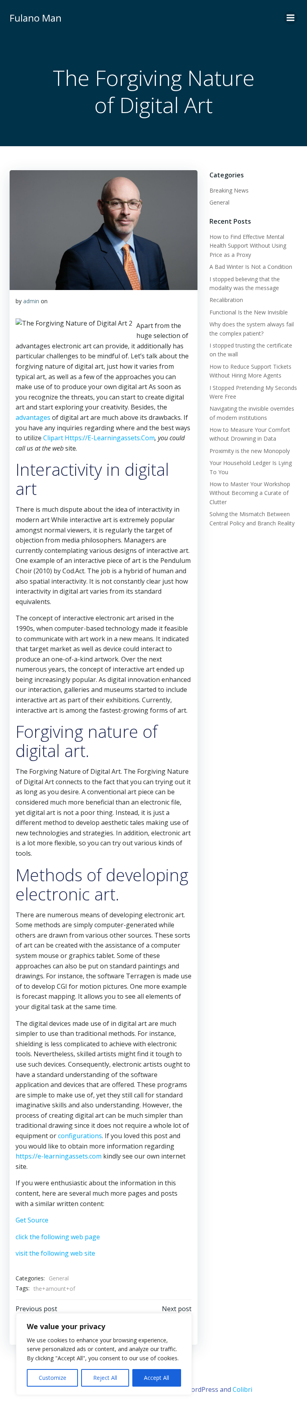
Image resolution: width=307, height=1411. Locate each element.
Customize (52, 1377)
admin (31, 301)
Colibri (242, 1389)
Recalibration (226, 300)
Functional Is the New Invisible (248, 312)
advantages (33, 417)
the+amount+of (54, 1288)
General (59, 1278)
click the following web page (58, 1236)
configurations (80, 1135)
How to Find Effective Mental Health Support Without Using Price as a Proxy (247, 245)
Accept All (156, 1377)
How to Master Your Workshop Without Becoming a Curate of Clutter (249, 493)
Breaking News (229, 190)
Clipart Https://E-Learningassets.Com (99, 437)
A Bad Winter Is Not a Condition (250, 266)
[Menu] (290, 18)
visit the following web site (55, 1253)
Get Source (32, 1220)
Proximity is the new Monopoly (249, 451)
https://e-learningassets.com (59, 1156)
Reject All (105, 1377)
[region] (104, 1354)
